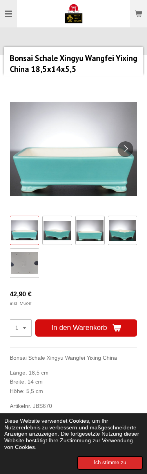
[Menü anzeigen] (8, 13)
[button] (24, 230)
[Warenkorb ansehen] (138, 13)
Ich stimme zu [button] (110, 462)
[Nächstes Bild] (125, 149)
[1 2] (21, 328)
